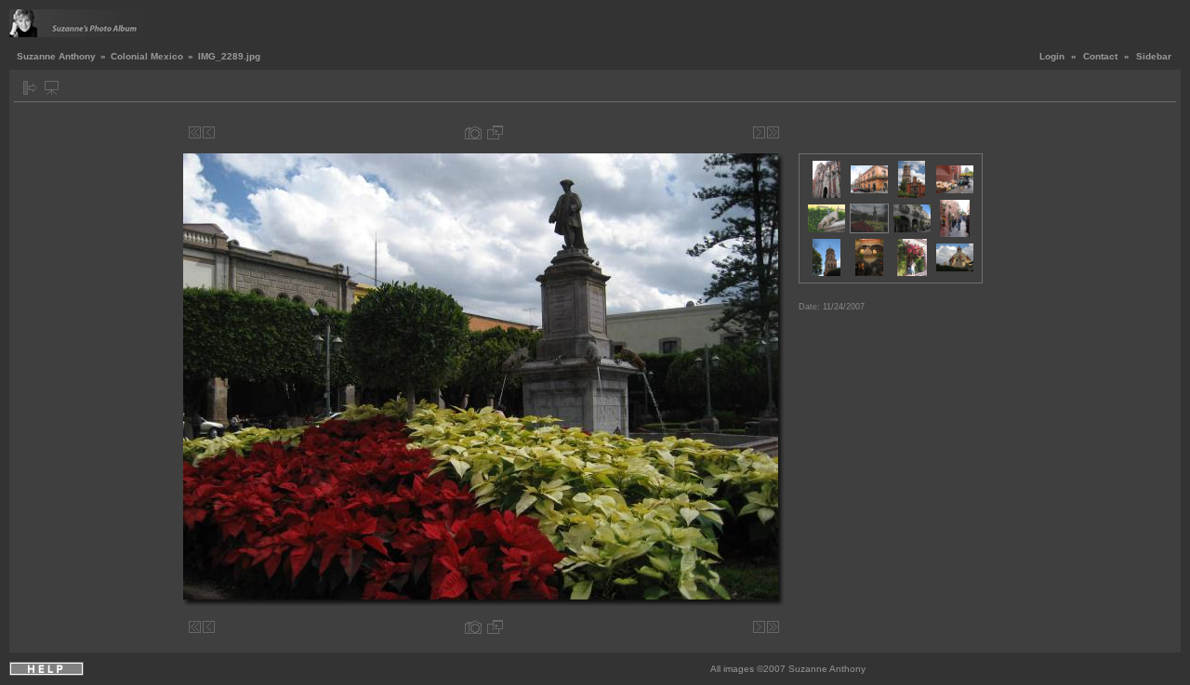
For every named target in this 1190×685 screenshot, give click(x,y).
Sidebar (1153, 56)
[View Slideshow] (52, 88)
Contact (1100, 56)
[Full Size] (495, 132)
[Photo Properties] (473, 132)
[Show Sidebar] (30, 88)
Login (1051, 56)
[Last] (773, 132)
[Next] (759, 132)
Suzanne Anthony (56, 56)
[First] (195, 132)
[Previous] (209, 132)
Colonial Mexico (147, 56)
